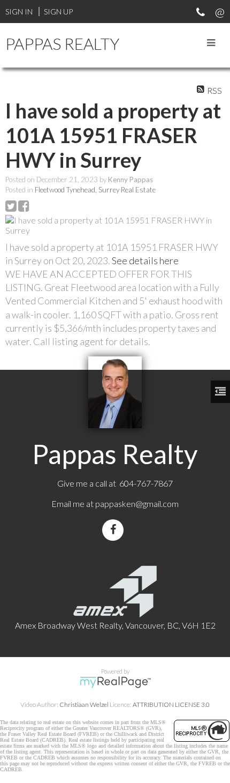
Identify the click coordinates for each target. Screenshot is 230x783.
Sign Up (58, 11)
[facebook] (115, 530)
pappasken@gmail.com (137, 503)
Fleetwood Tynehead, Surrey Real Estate (95, 189)
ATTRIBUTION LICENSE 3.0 (171, 704)
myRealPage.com (115, 682)
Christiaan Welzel (84, 704)
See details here (145, 260)
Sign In (19, 11)
